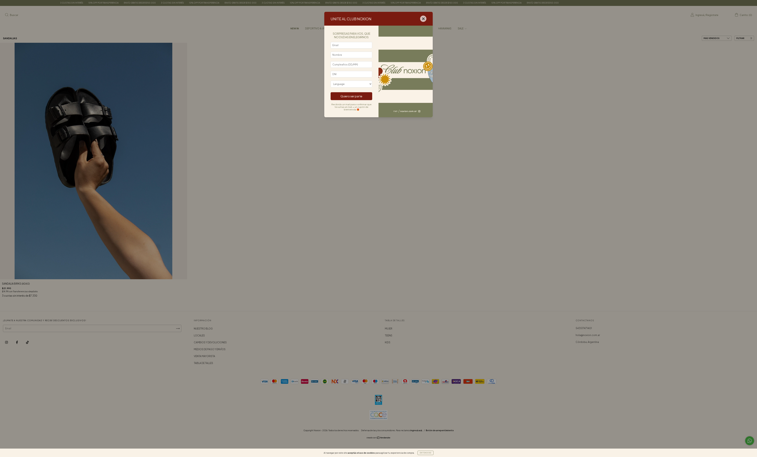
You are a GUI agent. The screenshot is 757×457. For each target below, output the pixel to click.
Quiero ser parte (351, 96)
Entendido (425, 453)
